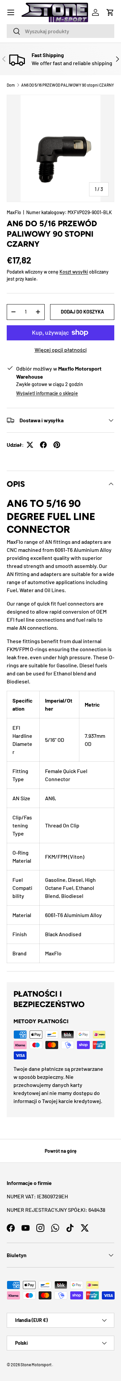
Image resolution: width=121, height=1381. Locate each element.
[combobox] (60, 31)
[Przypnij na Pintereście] (57, 444)
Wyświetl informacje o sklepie (47, 393)
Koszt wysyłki (73, 272)
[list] (60, 148)
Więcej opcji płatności (61, 349)
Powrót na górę (61, 1151)
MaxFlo (14, 212)
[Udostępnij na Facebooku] (43, 444)
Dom (11, 85)
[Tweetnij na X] (30, 444)
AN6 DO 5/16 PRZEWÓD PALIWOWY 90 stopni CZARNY (67, 85)
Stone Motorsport (36, 1364)
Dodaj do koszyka (82, 312)
